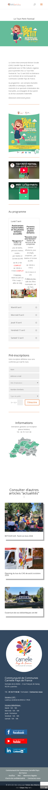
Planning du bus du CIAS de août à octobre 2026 (23, 574)
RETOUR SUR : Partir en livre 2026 (19, 536)
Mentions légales (30, 776)
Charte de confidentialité (15, 778)
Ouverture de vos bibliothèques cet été (21, 612)
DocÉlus (12, 776)
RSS (19, 776)
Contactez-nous (36, 692)
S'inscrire (32, 402)
